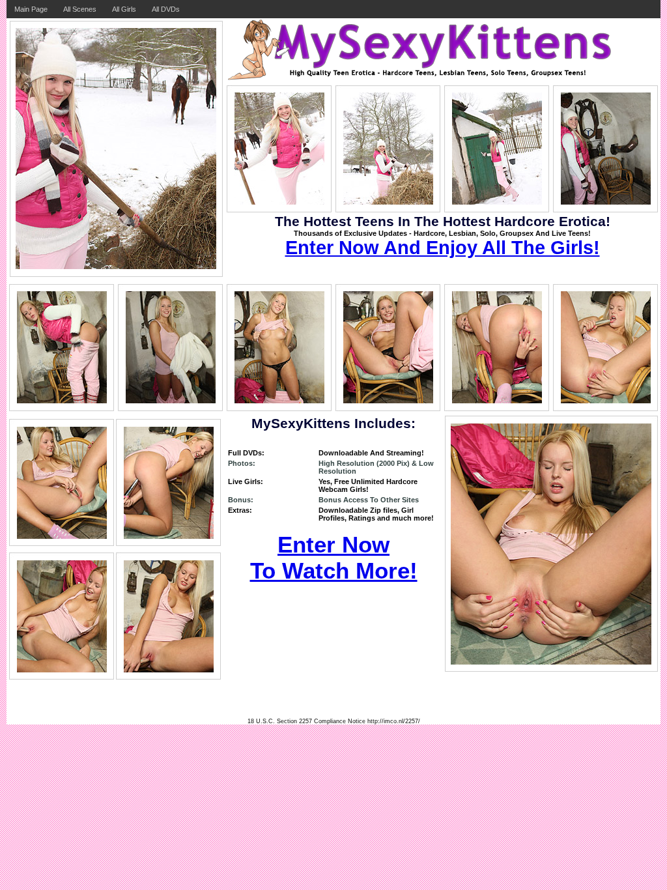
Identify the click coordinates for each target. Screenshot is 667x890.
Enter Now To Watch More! (334, 557)
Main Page (31, 9)
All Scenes (79, 9)
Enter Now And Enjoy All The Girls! (442, 247)
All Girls (124, 9)
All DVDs (166, 9)
